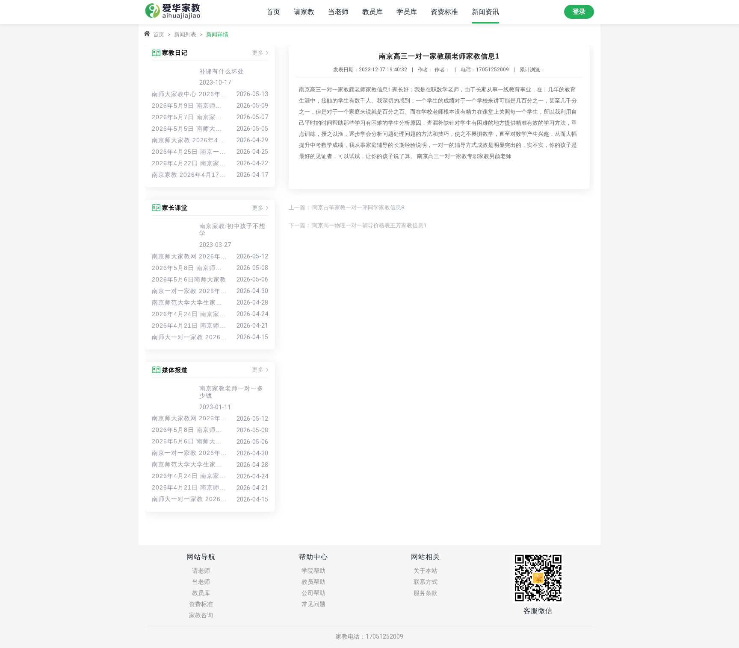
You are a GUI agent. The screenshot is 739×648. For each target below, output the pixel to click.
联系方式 (425, 581)
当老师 (338, 12)
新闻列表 (185, 34)
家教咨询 (201, 615)
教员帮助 (313, 581)
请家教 (304, 12)
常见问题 (313, 604)
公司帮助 (313, 592)
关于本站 (425, 570)
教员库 (372, 12)
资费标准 (444, 12)
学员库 (406, 12)
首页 (273, 12)
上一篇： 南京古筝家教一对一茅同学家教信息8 (346, 207)
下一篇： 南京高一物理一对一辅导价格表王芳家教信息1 (357, 225)
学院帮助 (313, 570)
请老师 (201, 570)
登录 (579, 11)
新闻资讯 (485, 12)
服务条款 (425, 592)
